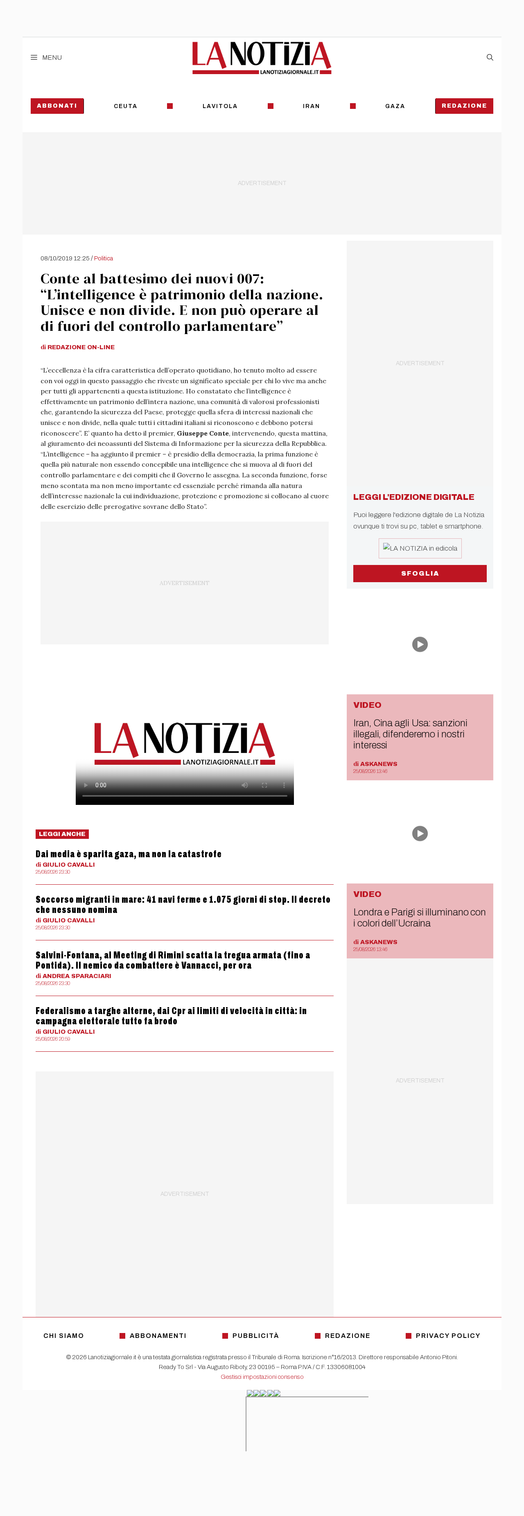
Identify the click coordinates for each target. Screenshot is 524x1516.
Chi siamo (63, 1335)
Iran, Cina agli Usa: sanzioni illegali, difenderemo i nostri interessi (410, 734)
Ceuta (126, 106)
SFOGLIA (420, 573)
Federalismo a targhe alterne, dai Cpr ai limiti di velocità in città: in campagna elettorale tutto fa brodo (171, 1015)
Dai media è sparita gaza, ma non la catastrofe (129, 854)
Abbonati (57, 106)
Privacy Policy (448, 1335)
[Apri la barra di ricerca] (490, 57)
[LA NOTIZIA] (261, 57)
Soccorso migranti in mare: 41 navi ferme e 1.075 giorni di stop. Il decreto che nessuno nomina (183, 904)
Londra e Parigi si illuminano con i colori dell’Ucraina (419, 918)
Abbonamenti (158, 1335)
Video (367, 704)
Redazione (464, 106)
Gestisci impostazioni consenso (262, 1377)
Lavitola (220, 106)
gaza (395, 106)
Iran (311, 106)
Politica (103, 258)
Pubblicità (256, 1335)
